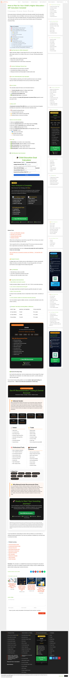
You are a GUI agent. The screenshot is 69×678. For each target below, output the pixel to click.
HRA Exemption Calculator (25, 660)
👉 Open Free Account (55, 360)
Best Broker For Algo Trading (54, 229)
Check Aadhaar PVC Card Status (54, 304)
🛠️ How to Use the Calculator (17, 34)
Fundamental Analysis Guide (14, 546)
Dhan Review (52, 27)
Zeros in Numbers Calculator (54, 307)
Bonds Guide (52, 100)
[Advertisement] (26, 621)
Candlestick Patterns (53, 169)
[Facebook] (53, 658)
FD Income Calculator (53, 50)
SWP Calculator (12, 557)
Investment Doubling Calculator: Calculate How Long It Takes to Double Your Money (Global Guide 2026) (31, 587)
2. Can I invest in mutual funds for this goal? (19, 43)
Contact (51, 637)
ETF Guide (51, 93)
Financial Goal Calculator (11, 639)
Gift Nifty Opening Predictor (54, 184)
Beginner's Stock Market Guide (54, 89)
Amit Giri (25, 11)
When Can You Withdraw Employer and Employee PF (55, 325)
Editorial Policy (52, 639)
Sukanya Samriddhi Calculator (26, 670)
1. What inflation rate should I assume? (19, 42)
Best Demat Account (25, 637)
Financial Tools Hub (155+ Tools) (54, 6)
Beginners (51, 240)
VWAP (51, 166)
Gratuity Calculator (24, 666)
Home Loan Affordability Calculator (18, 232)
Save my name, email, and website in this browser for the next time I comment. (25, 610)
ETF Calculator (52, 13)
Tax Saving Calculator (25, 658)
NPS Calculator (24, 668)
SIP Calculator (52, 9)
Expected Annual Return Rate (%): (21, 172)
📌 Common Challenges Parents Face (17, 29)
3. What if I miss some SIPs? (17, 44)
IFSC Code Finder (52, 296)
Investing (51, 241)
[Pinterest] (59, 658)
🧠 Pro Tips (14, 35)
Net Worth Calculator (13, 552)
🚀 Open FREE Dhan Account (19, 218)
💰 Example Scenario (15, 38)
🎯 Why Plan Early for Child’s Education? (18, 27)
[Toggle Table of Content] (31, 26)
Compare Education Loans (16, 236)
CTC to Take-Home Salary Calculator (27, 664)
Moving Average (52, 165)
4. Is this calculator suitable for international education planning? (22, 46)
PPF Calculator (52, 42)
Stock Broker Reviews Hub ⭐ (26, 635)
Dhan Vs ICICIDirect (53, 233)
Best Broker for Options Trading (26, 639)
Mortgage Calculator (15, 237)
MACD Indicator (52, 163)
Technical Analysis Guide (14, 544)
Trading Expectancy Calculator (54, 177)
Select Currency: (17, 162)
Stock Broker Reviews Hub (14, 549)
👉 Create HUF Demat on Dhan (55, 284)
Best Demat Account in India (54, 24)
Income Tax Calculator (25, 662)
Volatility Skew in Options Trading (54, 322)
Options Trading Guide (53, 90)
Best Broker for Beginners (14, 550)
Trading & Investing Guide (53, 103)
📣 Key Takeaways (14, 39)
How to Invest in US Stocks (54, 318)
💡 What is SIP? (15, 33)
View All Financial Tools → (53, 16)
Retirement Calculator (13, 555)
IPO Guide (51, 96)
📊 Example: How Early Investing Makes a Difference (20, 47)
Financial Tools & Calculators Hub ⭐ (13, 635)
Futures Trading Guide (53, 92)
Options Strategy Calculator (54, 180)
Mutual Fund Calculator (53, 46)
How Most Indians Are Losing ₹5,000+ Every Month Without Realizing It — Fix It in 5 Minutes (12, 585)
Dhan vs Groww (52, 31)
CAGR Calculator (12, 558)
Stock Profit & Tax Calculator (12, 637)
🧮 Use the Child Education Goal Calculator (18, 30)
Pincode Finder (52, 297)
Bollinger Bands (52, 162)
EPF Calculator (12, 554)
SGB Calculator (52, 49)
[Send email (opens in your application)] (67, 1)
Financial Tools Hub (13, 547)
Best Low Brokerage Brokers (54, 230)
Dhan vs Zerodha (52, 28)
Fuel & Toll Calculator (53, 303)
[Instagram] (56, 658)
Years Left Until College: (19, 168)
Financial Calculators (12, 11)
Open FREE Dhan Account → (26, 513)
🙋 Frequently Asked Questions (16, 41)
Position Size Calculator (53, 12)
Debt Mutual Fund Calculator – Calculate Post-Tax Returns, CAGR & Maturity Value (22, 588)
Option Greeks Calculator (53, 181)
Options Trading (52, 244)
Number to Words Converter (54, 300)
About (51, 635)
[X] (50, 658)
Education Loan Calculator (16, 234)
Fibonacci (51, 170)
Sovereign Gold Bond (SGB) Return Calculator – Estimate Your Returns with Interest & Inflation (41, 589)
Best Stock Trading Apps (53, 232)
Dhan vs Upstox (52, 30)
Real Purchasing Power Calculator (54, 319)
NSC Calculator (24, 672)
